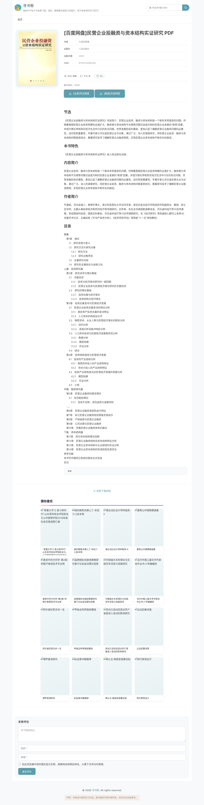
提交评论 (26, 771)
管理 (70, 471)
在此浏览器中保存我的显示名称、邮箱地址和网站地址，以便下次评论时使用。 (64, 764)
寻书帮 (28, 6)
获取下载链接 (103, 490)
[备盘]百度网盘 (112, 93)
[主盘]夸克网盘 (81, 93)
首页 (20, 19)
